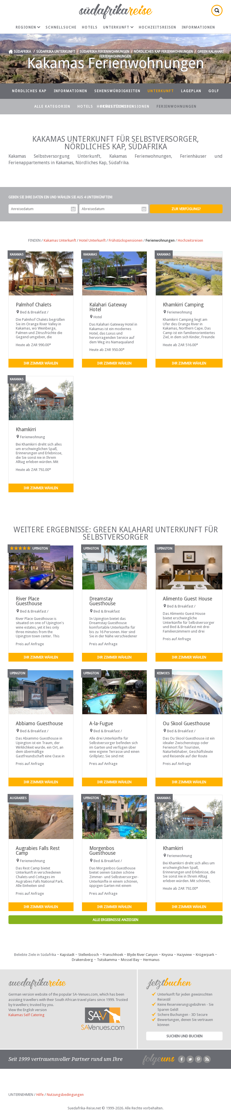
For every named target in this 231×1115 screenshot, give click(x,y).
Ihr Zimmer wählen (41, 363)
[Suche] (217, 10)
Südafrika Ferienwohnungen (104, 52)
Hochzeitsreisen (157, 27)
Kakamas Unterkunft (60, 240)
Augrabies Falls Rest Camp (38, 850)
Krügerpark (205, 954)
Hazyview (184, 954)
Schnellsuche (61, 27)
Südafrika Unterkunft (55, 52)
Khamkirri (26, 429)
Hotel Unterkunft (92, 240)
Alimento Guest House (187, 599)
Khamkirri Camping (183, 305)
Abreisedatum (144, 209)
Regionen (26, 27)
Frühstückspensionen (125, 106)
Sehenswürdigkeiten (117, 91)
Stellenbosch (88, 954)
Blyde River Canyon (142, 954)
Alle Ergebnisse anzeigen (115, 920)
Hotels (90, 27)
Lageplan (191, 91)
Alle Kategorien (52, 106)
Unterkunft (116, 27)
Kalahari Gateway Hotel (108, 307)
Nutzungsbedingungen (65, 1094)
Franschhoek (113, 954)
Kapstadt (67, 954)
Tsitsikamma (107, 960)
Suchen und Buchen (184, 1036)
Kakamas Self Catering (26, 1015)
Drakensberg (82, 960)
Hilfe (40, 1094)
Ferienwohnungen (177, 106)
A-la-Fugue (101, 723)
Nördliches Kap (29, 91)
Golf (213, 91)
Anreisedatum (73, 209)
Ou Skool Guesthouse (186, 723)
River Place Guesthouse (29, 601)
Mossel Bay (130, 960)
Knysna (167, 954)
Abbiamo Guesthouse (39, 723)
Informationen (198, 27)
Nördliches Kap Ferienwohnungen (163, 52)
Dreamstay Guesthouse (102, 601)
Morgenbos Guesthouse (102, 850)
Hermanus (151, 960)
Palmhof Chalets (33, 305)
